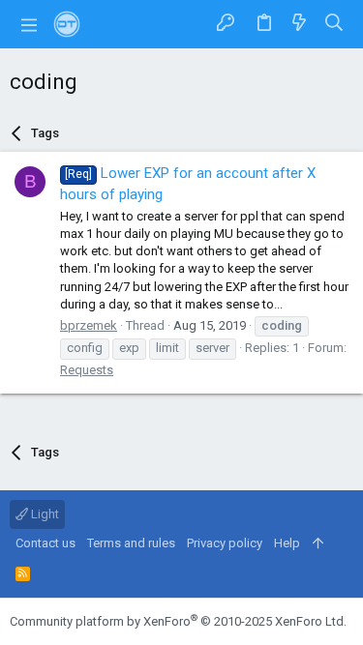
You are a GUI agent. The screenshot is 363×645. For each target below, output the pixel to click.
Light (43, 514)
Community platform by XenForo (178, 621)
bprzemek (88, 325)
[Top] (318, 543)
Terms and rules (131, 543)
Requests (86, 370)
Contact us (45, 543)
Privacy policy (224, 543)
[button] (29, 24)
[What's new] (299, 24)
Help (287, 543)
